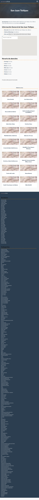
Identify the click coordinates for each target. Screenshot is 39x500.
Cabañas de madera (4, 269)
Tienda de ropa (3, 484)
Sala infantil (3, 430)
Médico (2, 371)
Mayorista (2, 370)
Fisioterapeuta (3, 340)
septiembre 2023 (4, 217)
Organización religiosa (4, 384)
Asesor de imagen (4, 254)
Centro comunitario (4, 279)
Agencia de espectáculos (5, 251)
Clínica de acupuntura (4, 298)
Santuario (2, 442)
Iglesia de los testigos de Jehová (6, 354)
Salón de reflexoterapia (4, 437)
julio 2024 (2, 205)
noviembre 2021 (3, 243)
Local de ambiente (4, 359)
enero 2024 (3, 212)
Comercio (2, 308)
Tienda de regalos (4, 483)
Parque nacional (3, 398)
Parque (2, 393)
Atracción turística (4, 257)
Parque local (3, 397)
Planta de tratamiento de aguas (6, 406)
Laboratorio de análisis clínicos (6, 358)
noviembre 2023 (3, 215)
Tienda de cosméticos (4, 477)
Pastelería (2, 399)
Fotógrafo (2, 341)
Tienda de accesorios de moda (6, 464)
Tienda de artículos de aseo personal (7, 471)
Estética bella (3, 329)
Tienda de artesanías (4, 470)
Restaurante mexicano (4, 423)
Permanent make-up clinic (5, 404)
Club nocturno (3, 305)
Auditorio (2, 258)
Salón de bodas (3, 435)
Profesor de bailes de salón (5, 413)
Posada (2, 411)
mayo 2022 (3, 236)
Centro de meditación (4, 286)
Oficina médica (3, 380)
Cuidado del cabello (4, 313)
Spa (1, 455)
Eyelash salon (3, 336)
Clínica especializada (4, 302)
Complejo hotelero (4, 309)
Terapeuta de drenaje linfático (6, 463)
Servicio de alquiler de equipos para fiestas (8, 443)
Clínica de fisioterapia (4, 299)
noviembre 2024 (3, 201)
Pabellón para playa (4, 390)
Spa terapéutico (3, 458)
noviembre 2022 (3, 229)
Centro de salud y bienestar (5, 290)
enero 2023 (3, 226)
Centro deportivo (3, 291)
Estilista (2, 333)
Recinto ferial (3, 420)
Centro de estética (4, 284)
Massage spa (3, 369)
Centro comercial (4, 277)
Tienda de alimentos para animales (6, 469)
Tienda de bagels (3, 473)
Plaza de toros (3, 407)
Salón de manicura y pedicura (6, 436)
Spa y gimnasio (3, 459)
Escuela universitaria (4, 327)
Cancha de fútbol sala (4, 272)
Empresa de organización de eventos (7, 320)
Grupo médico (3, 347)
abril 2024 (2, 209)
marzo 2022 (3, 238)
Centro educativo (4, 292)
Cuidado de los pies (4, 312)
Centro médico (3, 294)
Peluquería (2, 400)
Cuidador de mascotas (4, 314)
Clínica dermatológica (4, 301)
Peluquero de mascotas (5, 401)
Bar (1, 263)
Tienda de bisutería (4, 476)
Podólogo (2, 408)
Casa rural (2, 273)
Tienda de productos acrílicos (6, 480)
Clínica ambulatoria (4, 297)
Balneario (2, 262)
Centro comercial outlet (5, 278)
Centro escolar (3, 293)
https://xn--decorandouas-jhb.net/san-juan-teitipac (20, 34)
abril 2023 (2, 223)
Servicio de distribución (5, 447)
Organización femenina (5, 383)
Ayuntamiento (3, 259)
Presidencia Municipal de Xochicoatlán (9, 79)
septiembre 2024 (4, 203)
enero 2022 (3, 240)
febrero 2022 (3, 239)
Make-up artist (3, 365)
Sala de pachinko (4, 429)
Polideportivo (3, 409)
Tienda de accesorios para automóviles (7, 465)
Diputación (3, 319)
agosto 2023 (3, 218)
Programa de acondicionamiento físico (7, 414)
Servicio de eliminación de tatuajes (6, 448)
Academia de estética (4, 250)
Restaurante (3, 422)
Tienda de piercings (4, 478)
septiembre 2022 (4, 231)
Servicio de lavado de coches (5, 450)
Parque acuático (3, 394)
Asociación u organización (5, 256)
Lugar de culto (3, 362)
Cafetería (2, 270)
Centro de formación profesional (6, 285)
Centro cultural (3, 280)
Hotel (2, 350)
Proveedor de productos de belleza (6, 415)
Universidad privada (4, 492)
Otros (2, 386)
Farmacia (2, 337)
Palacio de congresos (4, 391)
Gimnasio (2, 343)
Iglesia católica (3, 352)
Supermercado (3, 461)
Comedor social (3, 307)
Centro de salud (3, 287)
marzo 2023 (3, 224)
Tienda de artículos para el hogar (6, 472)
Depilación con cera (4, 316)
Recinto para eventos (4, 421)
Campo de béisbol (4, 271)
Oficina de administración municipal (7, 377)
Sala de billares (3, 427)
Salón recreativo (3, 440)
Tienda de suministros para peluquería (7, 486)
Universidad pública (4, 493)
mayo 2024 (3, 208)
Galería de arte (3, 342)
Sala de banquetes (4, 426)
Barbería (2, 265)
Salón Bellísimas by (4, 433)
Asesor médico (3, 255)
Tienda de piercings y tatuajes (6, 479)
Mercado (2, 373)
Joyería (2, 357)
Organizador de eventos (5, 385)
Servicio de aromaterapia (5, 444)
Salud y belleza (3, 441)
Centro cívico (3, 276)
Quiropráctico (3, 419)
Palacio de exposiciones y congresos (7, 392)
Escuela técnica (3, 326)
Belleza (2, 266)
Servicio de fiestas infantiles (5, 449)
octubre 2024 (3, 202)
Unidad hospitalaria (4, 490)
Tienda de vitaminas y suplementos (6, 487)
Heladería (2, 348)
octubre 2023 (3, 216)
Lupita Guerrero (3, 364)
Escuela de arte (3, 322)
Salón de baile (3, 434)
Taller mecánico (3, 462)
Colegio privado (3, 306)
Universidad (3, 491)
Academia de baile (4, 249)
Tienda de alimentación (5, 466)
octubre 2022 (3, 230)
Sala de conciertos (4, 428)
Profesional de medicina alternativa (6, 412)
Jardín (2, 356)
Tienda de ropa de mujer (5, 485)
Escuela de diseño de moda (5, 323)
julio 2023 (2, 219)
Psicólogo (2, 416)
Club (1, 304)
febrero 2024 (3, 211)
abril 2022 (2, 237)
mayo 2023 (3, 222)
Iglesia (2, 351)
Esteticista (2, 330)
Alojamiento (3, 252)
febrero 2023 (3, 225)
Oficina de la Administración (5, 379)
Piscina (2, 405)
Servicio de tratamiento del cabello (6, 451)
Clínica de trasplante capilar (5, 300)
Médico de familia (4, 372)
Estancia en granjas (4, 328)
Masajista (2, 366)
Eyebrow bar (3, 335)
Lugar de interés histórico (5, 363)
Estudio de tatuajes (4, 334)
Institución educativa (4, 355)
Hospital (2, 349)
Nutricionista (3, 376)
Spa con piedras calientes (5, 456)
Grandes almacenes (4, 344)
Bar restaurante (3, 264)
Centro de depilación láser (5, 283)
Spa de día (2, 457)
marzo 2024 (3, 210)
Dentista (2, 315)
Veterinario (3, 494)
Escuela (2, 321)
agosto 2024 (3, 204)
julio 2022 (2, 233)
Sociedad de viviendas (4, 454)
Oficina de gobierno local (5, 378)
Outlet (2, 387)
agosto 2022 (3, 232)
